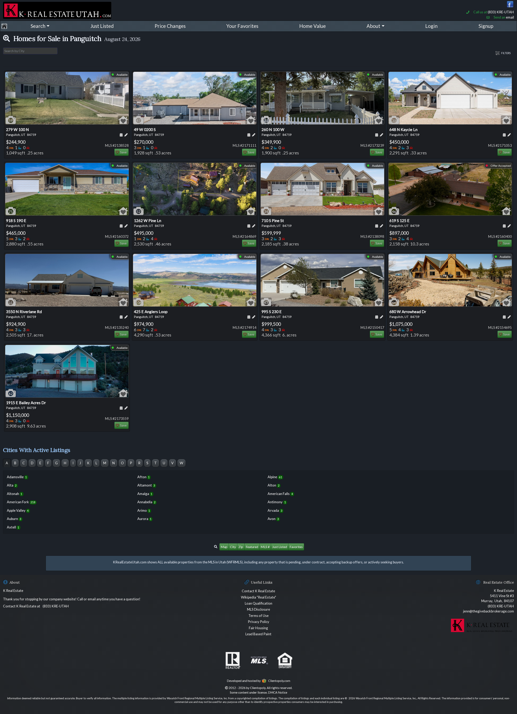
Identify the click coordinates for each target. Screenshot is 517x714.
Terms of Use (258, 615)
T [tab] (155, 463)
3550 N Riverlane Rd (24, 314)
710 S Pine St (277, 223)
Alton (273, 485)
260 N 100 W (277, 131)
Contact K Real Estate (258, 591)
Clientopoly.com (278, 681)
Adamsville (17, 477)
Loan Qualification (258, 603)
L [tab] (96, 463)
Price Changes (170, 26)
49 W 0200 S (149, 131)
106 (139, 303)
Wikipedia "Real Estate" (258, 597)
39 (394, 120)
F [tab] (48, 463)
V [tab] (172, 463)
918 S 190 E (21, 223)
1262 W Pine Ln (149, 223)
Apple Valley (18, 510)
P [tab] (131, 463)
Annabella (146, 502)
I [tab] (73, 463)
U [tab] (164, 463)
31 (11, 303)
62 (11, 394)
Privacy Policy (258, 622)
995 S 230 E (277, 314)
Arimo (143, 510)
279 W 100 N (21, 131)
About (373, 26)
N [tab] (113, 463)
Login (431, 26)
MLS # (265, 547)
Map (224, 547)
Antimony (277, 502)
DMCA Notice (277, 692)
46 (394, 212)
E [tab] (40, 463)
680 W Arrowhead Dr (407, 314)
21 (266, 120)
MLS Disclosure (258, 609)
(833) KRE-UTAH (501, 12)
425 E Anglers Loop (150, 314)
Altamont (146, 485)
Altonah (14, 494)
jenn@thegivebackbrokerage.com (488, 611)
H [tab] (65, 463)
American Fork (21, 502)
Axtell (13, 527)
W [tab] (181, 463)
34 (266, 212)
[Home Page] (57, 9)
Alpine (275, 477)
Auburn (14, 519)
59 (11, 120)
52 (139, 212)
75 (11, 212)
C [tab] (23, 463)
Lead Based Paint (258, 634)
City (233, 547)
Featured (252, 547)
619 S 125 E (404, 223)
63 (266, 303)
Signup (486, 26)
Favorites (296, 547)
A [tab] (7, 463)
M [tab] (104, 463)
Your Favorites (242, 26)
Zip (241, 547)
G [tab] (56, 463)
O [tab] (122, 463)
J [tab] (80, 463)
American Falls (280, 494)
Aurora (144, 519)
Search (38, 26)
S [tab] (147, 463)
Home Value (312, 26)
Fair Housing (258, 628)
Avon (273, 519)
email (510, 17)
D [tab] (32, 463)
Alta (12, 485)
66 (394, 303)
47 (139, 120)
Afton (143, 477)
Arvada (275, 510)
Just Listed (102, 26)
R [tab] (139, 463)
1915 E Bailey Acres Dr (26, 405)
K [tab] (88, 463)
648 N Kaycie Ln (404, 131)
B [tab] (15, 463)
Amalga (144, 494)
